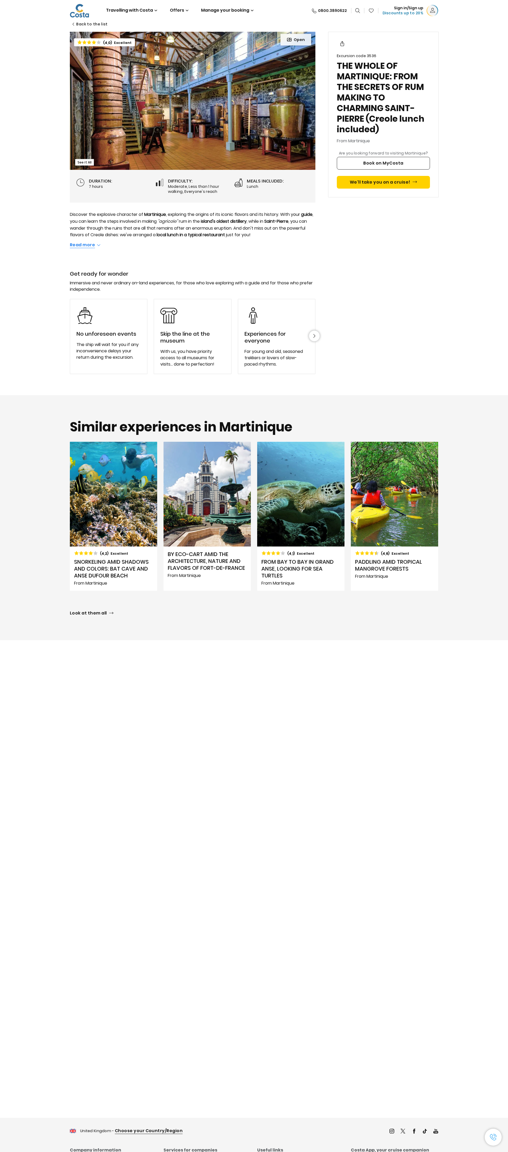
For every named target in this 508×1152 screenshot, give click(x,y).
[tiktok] (425, 1132)
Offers (177, 10)
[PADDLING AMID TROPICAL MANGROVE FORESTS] (394, 516)
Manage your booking (225, 10)
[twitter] (403, 1132)
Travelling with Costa (129, 10)
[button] (371, 10)
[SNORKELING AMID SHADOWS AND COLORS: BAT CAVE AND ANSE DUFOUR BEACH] (113, 516)
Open (299, 39)
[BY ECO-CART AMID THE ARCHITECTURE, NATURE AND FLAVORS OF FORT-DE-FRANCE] (207, 516)
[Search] (358, 10)
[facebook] (414, 1132)
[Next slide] (314, 336)
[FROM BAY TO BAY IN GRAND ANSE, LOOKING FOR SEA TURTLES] (300, 516)
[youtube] (435, 1132)
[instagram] (391, 1132)
